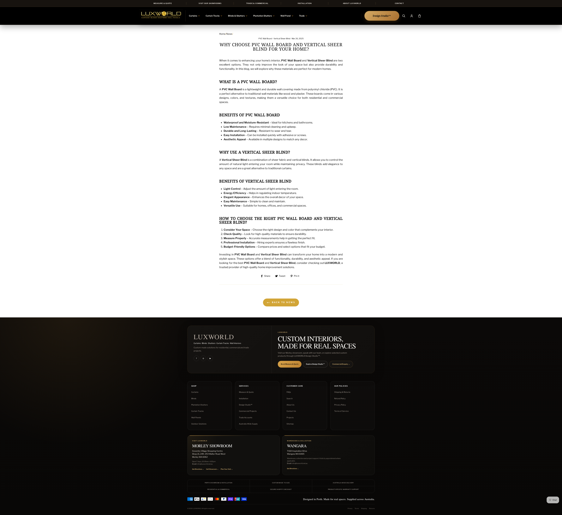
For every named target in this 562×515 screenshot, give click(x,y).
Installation (305, 3)
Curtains (194, 392)
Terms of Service (341, 411)
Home (222, 33)
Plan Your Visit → (227, 469)
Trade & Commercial (257, 3)
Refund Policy (340, 398)
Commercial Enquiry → (341, 364)
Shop (194, 386)
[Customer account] (411, 16)
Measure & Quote (163, 3)
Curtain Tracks (197, 411)
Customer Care (295, 386)
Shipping (364, 508)
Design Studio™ (245, 405)
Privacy (350, 508)
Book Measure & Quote (289, 364)
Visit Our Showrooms (210, 3)
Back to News (283, 302)
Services (244, 386)
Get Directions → (198, 469)
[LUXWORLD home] (161, 16)
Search (290, 398)
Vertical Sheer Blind (282, 38)
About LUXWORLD (352, 3)
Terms (357, 508)
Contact (399, 3)
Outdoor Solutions (198, 424)
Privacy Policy (340, 405)
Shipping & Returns (342, 392)
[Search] (403, 16)
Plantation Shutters (199, 405)
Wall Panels (196, 417)
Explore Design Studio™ (315, 364)
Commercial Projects (248, 411)
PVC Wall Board (265, 38)
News (229, 33)
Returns (372, 508)
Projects (290, 417)
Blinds (193, 398)
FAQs (289, 392)
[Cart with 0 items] (419, 16)
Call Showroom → (212, 469)
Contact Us (291, 411)
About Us (290, 405)
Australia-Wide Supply (248, 424)
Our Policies (341, 386)
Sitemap (290, 424)
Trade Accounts (245, 417)
